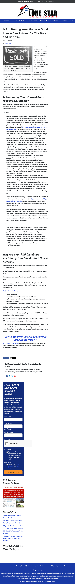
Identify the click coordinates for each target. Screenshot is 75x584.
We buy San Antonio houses (11, 291)
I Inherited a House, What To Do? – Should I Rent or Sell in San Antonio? (13, 538)
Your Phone (7, 423)
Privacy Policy (50, 566)
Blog (57, 566)
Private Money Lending (48, 21)
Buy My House (41, 566)
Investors (32, 21)
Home (38, 1)
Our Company (66, 21)
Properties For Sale (9, 21)
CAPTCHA (7, 439)
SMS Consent (7, 449)
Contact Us (51, 1)
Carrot (53, 581)
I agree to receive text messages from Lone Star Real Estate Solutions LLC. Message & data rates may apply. (14, 455)
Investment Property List (16, 566)
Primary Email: (9, 432)
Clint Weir (8, 43)
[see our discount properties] (13, 496)
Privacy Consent (8, 462)
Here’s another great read (11, 343)
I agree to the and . (13, 466)
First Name (7, 417)
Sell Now (22, 21)
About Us (44, 1)
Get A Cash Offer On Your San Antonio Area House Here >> (25, 338)
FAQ (26, 566)
